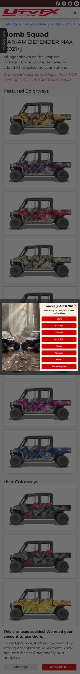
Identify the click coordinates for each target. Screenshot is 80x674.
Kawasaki (59, 353)
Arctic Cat (58, 339)
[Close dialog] (75, 305)
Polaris (59, 319)
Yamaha (59, 332)
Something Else (59, 366)
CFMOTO (59, 359)
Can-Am (59, 325)
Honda (59, 346)
